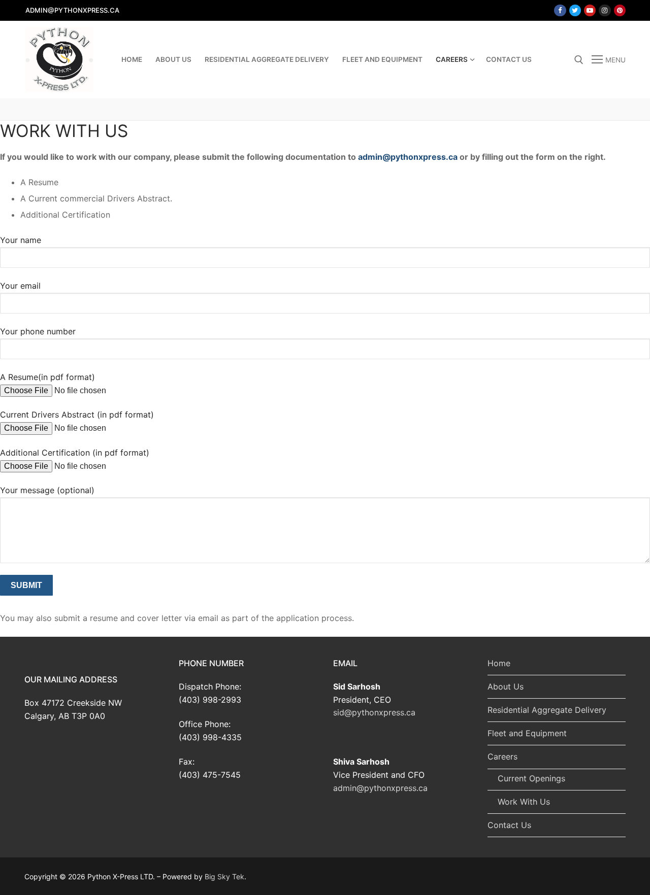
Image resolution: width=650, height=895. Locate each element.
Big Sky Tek (224, 876)
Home (499, 663)
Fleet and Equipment (527, 733)
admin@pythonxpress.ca (408, 157)
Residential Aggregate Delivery (547, 710)
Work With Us (524, 802)
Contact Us (509, 825)
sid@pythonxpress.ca (374, 712)
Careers (502, 756)
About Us (506, 686)
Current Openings (531, 778)
